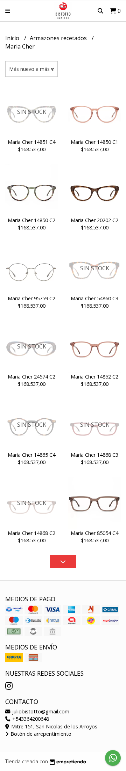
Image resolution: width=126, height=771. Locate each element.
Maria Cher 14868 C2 (31, 533)
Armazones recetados (59, 38)
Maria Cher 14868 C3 (94, 454)
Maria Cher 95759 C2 (31, 298)
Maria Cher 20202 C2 (94, 220)
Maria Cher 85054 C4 (94, 533)
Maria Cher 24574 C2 (31, 376)
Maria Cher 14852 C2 (94, 376)
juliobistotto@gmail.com (40, 711)
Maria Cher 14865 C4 (31, 454)
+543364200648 (30, 718)
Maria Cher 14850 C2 (31, 220)
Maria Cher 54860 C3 (94, 298)
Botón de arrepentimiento (40, 733)
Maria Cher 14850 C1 (94, 142)
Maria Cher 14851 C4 (31, 142)
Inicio (13, 38)
